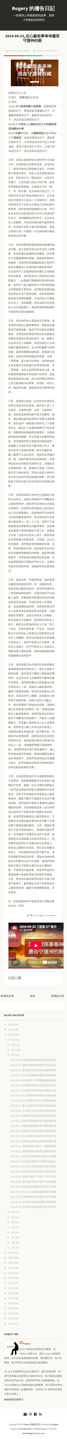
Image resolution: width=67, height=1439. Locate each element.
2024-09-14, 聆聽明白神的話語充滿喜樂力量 (33, 1141)
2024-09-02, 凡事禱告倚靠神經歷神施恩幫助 (33, 1201)
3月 (13, 1237)
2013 (10, 1303)
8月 (13, 1212)
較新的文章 (7, 996)
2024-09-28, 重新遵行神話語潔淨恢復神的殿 (33, 1070)
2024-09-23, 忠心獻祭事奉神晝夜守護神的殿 (32, 38)
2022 (10, 1257)
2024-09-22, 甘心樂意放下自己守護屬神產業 (33, 1100)
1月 (13, 1247)
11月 (13, 1044)
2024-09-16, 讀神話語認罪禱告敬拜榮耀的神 (33, 1131)
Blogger (55, 1424)
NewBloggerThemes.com (34, 1433)
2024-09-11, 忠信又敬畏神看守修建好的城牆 (33, 1156)
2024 (10, 1034)
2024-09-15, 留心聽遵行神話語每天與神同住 (33, 1136)
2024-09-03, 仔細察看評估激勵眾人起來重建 (33, 1196)
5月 (13, 1227)
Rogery (27, 1343)
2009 (10, 1323)
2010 (10, 1318)
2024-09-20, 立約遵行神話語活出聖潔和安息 (33, 1110)
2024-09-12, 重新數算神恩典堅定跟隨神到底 (33, 1151)
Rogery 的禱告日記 (33, 8)
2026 (10, 1024)
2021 (10, 1262)
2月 (13, 1242)
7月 (13, 1217)
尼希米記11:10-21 (28, 97)
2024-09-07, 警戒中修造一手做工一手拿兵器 (33, 1176)
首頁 (32, 996)
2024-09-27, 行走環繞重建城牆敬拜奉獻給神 (33, 1075)
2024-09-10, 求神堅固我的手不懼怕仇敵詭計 (33, 1161)
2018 (10, 1277)
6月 (13, 1222)
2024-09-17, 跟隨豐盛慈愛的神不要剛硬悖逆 (33, 1125)
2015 (10, 1293)
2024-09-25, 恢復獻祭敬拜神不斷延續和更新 (33, 1085)
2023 (10, 1252)
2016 (10, 1288)
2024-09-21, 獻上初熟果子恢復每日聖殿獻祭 (33, 1105)
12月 (13, 1039)
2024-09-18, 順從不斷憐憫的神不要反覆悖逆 (33, 1120)
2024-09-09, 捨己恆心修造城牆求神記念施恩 (33, 1166)
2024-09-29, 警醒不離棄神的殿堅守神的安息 (33, 1065)
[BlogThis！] (13, 977)
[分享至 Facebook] (19, 977)
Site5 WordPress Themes (29, 1428)
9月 (13, 1054)
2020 (10, 1267)
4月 (13, 1232)
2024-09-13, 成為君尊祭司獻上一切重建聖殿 (33, 1146)
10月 (13, 1049)
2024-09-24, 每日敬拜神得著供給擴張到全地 (33, 1090)
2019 (10, 1272)
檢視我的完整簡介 (14, 1399)
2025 (10, 1029)
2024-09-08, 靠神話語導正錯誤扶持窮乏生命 (33, 1171)
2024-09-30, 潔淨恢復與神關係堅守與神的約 (33, 1060)
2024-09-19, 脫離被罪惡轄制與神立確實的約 (33, 1115)
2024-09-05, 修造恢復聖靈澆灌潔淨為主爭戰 (33, 1186)
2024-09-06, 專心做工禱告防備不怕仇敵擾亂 (33, 1181)
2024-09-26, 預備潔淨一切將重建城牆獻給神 (33, 1080)
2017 (10, 1283)
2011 (10, 1313)
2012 (10, 1308)
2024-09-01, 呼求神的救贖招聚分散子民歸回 (33, 1206)
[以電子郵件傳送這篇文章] (10, 977)
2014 (10, 1298)
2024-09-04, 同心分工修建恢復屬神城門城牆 (33, 1191)
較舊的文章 (57, 996)
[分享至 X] (16, 977)
